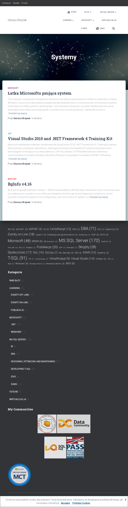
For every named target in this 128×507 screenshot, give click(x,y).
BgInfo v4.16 (20, 184)
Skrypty (87, 247)
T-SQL (17, 258)
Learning (67, 20)
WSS (70, 263)
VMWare (101, 259)
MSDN (37, 241)
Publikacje (47, 247)
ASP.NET (35, 229)
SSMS (89, 252)
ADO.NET (22, 229)
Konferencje (84, 235)
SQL (38, 252)
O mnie (24, 3)
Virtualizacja (41, 259)
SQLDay (51, 252)
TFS (31, 259)
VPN (110, 259)
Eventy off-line (20, 295)
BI (12, 346)
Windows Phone (37, 264)
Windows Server (55, 263)
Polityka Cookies (81, 503)
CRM (76, 229)
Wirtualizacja (109, 20)
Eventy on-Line (21, 234)
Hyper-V (41, 234)
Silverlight (72, 248)
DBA (88, 228)
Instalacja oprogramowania (62, 234)
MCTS (104, 234)
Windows (12, 179)
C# (46, 229)
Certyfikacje (60, 229)
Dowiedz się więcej (18, 113)
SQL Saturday (66, 253)
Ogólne (13, 391)
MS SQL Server (107, 12)
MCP (95, 234)
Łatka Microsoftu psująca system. (40, 93)
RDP (62, 248)
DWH (100, 229)
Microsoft (86, 20)
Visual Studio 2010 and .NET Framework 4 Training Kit (60, 138)
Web (11, 264)
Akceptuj (65, 503)
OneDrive (106, 242)
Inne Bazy (14, 280)
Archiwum (6, 3)
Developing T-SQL (20, 369)
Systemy (103, 252)
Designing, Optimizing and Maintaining (33, 361)
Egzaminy (112, 229)
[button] (90, 12)
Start (74, 12)
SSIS (78, 253)
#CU (11, 229)
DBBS (102, 28)
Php (22, 248)
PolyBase (31, 248)
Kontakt (16, 3)
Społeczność (20, 252)
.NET (10, 133)
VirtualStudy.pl (59, 258)
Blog (87, 12)
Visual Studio (82, 258)
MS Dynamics (50, 242)
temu (36, 118)
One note (13, 248)
